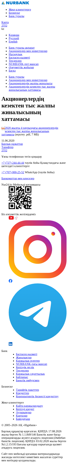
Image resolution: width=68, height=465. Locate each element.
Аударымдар (23, 412)
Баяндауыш (23, 418)
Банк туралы (16, 16)
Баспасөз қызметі (19, 57)
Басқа (12, 70)
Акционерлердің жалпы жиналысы (30, 83)
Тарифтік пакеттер (27, 389)
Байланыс (22, 377)
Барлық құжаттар (12, 143)
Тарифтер (7, 147)
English (13, 41)
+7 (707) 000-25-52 (12, 172)
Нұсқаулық (15, 54)
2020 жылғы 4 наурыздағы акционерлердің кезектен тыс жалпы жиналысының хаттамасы (29, 131)
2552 (4, 25)
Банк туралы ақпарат (22, 47)
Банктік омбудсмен (27, 380)
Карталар (21, 415)
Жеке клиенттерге (20, 9)
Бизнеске (14, 12)
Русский (14, 38)
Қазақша (14, 35)
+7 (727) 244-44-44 (12, 162)
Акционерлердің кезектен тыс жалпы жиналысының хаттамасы (32, 88)
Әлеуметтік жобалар (21, 67)
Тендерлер (15, 60)
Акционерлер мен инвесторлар (28, 51)
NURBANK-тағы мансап (31, 364)
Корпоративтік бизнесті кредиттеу (37, 396)
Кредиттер (22, 393)
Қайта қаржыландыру (29, 405)
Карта (5, 22)
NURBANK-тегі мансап (24, 64)
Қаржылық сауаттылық (30, 373)
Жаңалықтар (24, 357)
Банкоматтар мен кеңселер (17, 178)
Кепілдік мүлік (25, 367)
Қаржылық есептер (28, 360)
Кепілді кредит (25, 409)
